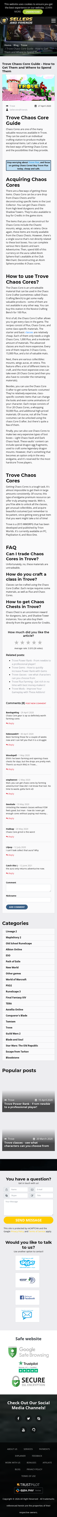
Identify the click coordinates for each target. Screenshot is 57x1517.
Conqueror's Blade (16, 1015)
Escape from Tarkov (17, 1051)
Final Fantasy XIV (16, 997)
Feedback (37, 1455)
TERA (9, 1003)
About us (12, 1449)
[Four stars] (34, 642)
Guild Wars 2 (13, 1033)
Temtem (10, 1021)
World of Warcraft (16, 979)
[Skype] (38, 1418)
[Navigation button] (53, 20)
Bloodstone (12, 1057)
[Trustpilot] (28, 1484)
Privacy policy (34, 1469)
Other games (13, 973)
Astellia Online (14, 1009)
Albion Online (14, 949)
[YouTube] (23, 1429)
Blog (17, 1469)
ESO (8, 955)
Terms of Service (37, 1231)
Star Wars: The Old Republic (22, 1045)
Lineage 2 (11, 931)
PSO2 (9, 985)
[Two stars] (23, 642)
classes (29, 332)
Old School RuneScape (19, 943)
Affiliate (47, 1462)
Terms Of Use (28, 1476)
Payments (44, 1449)
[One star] (17, 642)
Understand (33, 11)
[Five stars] (40, 642)
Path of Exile (13, 961)
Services (28, 1449)
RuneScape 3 (13, 991)
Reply (11, 723)
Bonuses (31, 1462)
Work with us (12, 1462)
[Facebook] (18, 1418)
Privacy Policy (17, 1231)
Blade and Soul (14, 1039)
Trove (12, 106)
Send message (28, 1220)
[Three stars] (28, 642)
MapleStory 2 (13, 937)
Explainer (20, 1455)
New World (12, 967)
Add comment (17, 907)
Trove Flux (33, 162)
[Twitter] (28, 1418)
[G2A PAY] (28, 1490)
